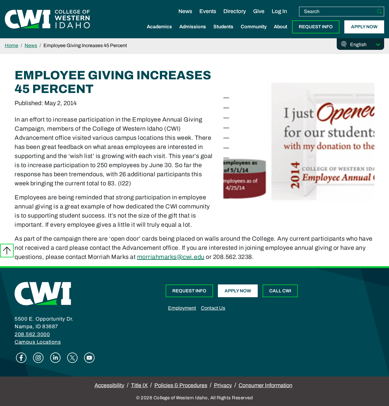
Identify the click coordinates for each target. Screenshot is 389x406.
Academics (159, 26)
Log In (279, 11)
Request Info (316, 26)
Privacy (223, 385)
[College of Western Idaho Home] (47, 19)
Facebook (21, 357)
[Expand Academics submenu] (159, 33)
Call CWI (280, 290)
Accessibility (109, 385)
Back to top (7, 250)
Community (254, 26)
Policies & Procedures (180, 385)
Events (207, 11)
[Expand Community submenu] (253, 33)
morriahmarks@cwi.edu (171, 256)
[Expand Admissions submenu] (192, 33)
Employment (182, 308)
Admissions (192, 26)
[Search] (379, 11)
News (185, 11)
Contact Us (213, 308)
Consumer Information (265, 385)
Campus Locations (38, 342)
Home (11, 45)
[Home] (43, 293)
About (280, 26)
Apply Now (364, 26)
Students (223, 26)
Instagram (38, 357)
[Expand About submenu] (280, 33)
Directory (234, 11)
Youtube (89, 357)
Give (258, 11)
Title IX (139, 385)
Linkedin (55, 357)
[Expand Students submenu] (223, 33)
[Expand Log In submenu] (279, 17)
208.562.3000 (32, 334)
